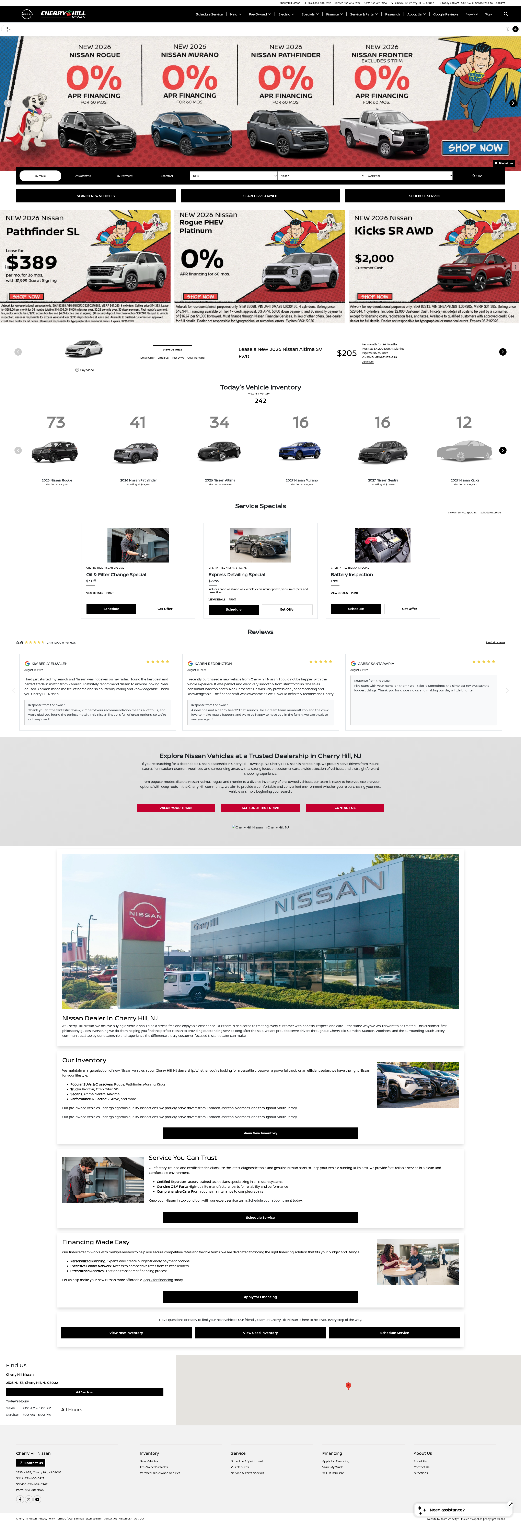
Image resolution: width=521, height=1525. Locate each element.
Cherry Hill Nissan (26, 1518)
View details (454, 349)
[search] (506, 14)
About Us (423, 1453)
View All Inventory (258, 393)
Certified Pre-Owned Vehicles (160, 1473)
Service (238, 1453)
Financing (332, 1453)
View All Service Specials (462, 512)
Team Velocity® (450, 1519)
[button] (348, 1386)
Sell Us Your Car (333, 1473)
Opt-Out (139, 1518)
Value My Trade (332, 1467)
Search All (167, 176)
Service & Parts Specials (247, 1473)
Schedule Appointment (247, 1461)
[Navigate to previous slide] (3, 103)
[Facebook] (20, 1499)
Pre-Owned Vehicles (154, 1467)
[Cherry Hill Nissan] (51, 14)
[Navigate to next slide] (518, 103)
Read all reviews (495, 642)
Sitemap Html (94, 1518)
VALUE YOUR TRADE (176, 807)
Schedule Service (491, 512)
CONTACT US (345, 807)
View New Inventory (260, 1133)
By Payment (124, 176)
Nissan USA (125, 1518)
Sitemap (79, 1518)
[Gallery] (260, 103)
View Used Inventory (260, 1333)
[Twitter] (29, 1499)
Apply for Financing (260, 1297)
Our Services (240, 1467)
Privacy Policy (46, 1518)
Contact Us (33, 1463)
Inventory (149, 1453)
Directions (421, 1473)
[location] (392, 3)
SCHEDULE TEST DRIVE (260, 807)
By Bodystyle (82, 176)
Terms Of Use (64, 1518)
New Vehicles (149, 1461)
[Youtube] (37, 1499)
